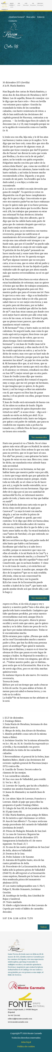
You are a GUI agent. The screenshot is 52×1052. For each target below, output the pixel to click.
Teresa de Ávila (9, 24)
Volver (43, 927)
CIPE (26, 4)
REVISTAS (40, 4)
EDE (18, 4)
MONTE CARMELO (11, 5)
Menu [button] (46, 26)
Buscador (30, 17)
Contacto (13, 21)
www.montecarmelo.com (18, 1022)
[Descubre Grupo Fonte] (4, 2)
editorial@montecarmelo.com (20, 1019)
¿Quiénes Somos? (17, 17)
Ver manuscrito (39, 437)
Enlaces (40, 17)
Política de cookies (26, 1046)
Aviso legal (26, 1042)
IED (33, 4)
